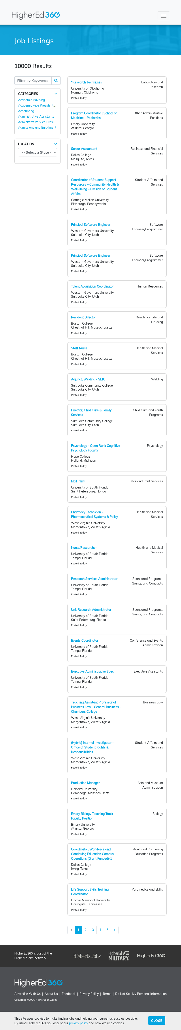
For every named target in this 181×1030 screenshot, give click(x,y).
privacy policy (78, 1023)
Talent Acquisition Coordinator (92, 286)
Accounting (26, 111)
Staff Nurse (79, 348)
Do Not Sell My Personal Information (141, 994)
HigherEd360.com (46, 999)
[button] (55, 93)
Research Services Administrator (94, 579)
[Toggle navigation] (164, 15)
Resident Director (83, 317)
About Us (51, 994)
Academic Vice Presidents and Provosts (46, 105)
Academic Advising (31, 100)
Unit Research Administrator (91, 610)
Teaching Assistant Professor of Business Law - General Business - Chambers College (96, 707)
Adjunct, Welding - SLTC (88, 379)
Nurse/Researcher (84, 548)
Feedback (68, 994)
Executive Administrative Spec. (92, 671)
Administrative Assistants (36, 116)
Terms (107, 994)
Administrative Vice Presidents (39, 122)
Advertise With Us (27, 994)
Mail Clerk (78, 481)
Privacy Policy (89, 994)
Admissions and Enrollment (37, 128)
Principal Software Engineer (90, 225)
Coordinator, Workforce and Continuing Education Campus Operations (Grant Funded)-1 (92, 854)
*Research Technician (86, 82)
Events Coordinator (84, 641)
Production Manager (85, 783)
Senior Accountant (84, 149)
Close (156, 1020)
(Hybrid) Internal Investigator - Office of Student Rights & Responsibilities (92, 747)
